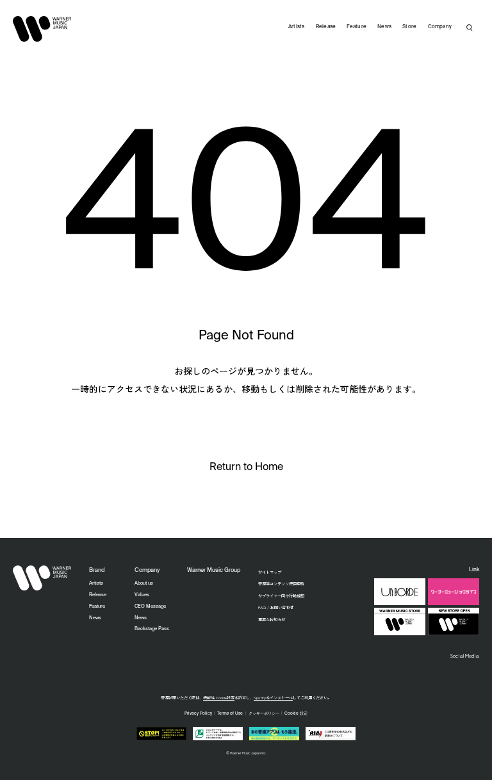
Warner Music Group (213, 570)
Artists (296, 26)
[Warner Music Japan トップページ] (42, 29)
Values (142, 594)
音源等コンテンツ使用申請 (281, 584)
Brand (96, 570)
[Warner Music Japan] (42, 578)
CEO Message (150, 606)
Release (326, 26)
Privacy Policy (198, 713)
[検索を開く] (469, 27)
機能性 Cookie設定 (218, 698)
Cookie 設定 (296, 713)
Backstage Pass (152, 628)
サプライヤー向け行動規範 (281, 596)
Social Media (464, 655)
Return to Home (246, 467)
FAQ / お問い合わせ (275, 607)
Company (440, 26)
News (384, 26)
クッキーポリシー (264, 713)
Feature (356, 26)
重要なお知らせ (271, 619)
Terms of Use (230, 713)
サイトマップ (269, 572)
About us (144, 583)
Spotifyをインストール (273, 698)
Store (409, 26)
